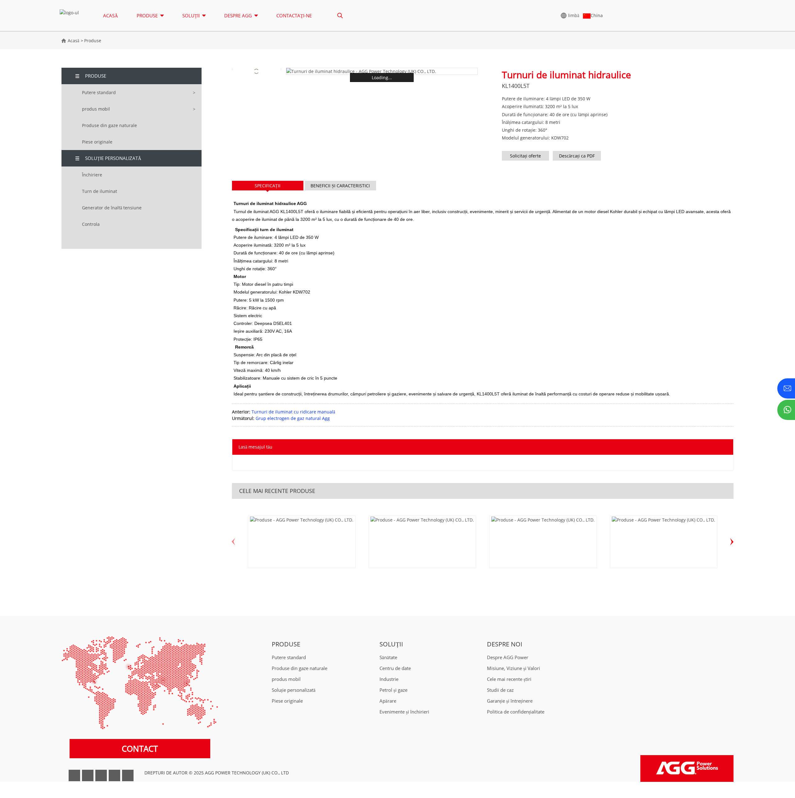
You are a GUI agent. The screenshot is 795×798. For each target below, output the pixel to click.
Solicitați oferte (525, 156)
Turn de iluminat (99, 191)
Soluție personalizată (113, 158)
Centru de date (395, 668)
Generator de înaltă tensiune (112, 208)
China (597, 15)
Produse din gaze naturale (109, 125)
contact (140, 748)
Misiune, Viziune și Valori (513, 668)
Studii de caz (500, 690)
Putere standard (99, 92)
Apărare (387, 701)
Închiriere (92, 175)
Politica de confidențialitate (515, 712)
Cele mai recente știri (509, 679)
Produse (92, 40)
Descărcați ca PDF (577, 156)
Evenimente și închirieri (404, 712)
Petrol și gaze (393, 690)
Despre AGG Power (507, 657)
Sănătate (388, 657)
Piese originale (97, 142)
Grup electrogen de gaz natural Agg (293, 418)
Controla (91, 224)
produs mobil (96, 109)
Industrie (388, 679)
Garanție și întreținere (510, 701)
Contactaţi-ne (294, 15)
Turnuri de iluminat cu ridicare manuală (293, 412)
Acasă (110, 15)
